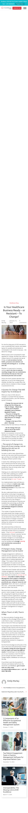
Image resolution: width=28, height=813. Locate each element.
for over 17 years (17, 479)
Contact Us (17, 8)
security (22, 541)
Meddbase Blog (14, 303)
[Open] (24, 8)
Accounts (12, 532)
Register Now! (19, 4)
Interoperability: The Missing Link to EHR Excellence (11, 790)
